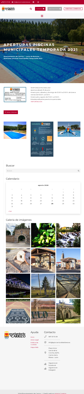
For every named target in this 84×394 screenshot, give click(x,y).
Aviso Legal (35, 340)
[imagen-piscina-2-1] (15, 130)
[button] (31, 9)
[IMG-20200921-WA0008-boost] (43, 235)
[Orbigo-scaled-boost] (68, 235)
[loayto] (8, 9)
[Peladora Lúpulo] (43, 311)
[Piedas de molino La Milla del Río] (18, 260)
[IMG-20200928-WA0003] (18, 235)
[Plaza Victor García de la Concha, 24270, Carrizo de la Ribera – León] (46, 353)
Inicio (32, 337)
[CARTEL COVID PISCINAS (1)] (42, 139)
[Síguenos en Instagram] (46, 369)
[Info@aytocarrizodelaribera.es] (46, 342)
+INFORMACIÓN (36, 101)
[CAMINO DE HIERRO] (68, 286)
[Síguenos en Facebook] (46, 364)
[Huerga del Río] (43, 260)
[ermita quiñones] (68, 260)
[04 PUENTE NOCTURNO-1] (18, 286)
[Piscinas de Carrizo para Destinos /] (69, 129)
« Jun (10, 211)
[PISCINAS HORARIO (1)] (15, 95)
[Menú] (42, 16)
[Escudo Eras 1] (18, 311)
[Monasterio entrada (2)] (68, 311)
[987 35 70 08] (46, 336)
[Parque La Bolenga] (43, 286)
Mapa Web (34, 347)
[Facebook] (33, 2)
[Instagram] (38, 2)
